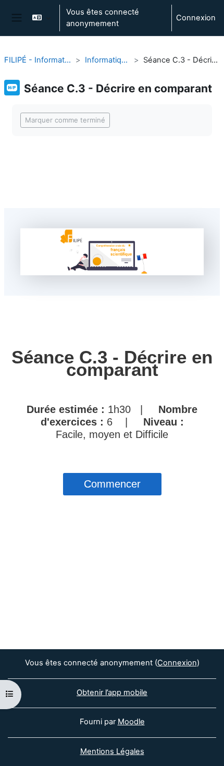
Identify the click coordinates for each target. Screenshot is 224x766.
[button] (41, 18)
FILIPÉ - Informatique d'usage (37, 60)
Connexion (196, 17)
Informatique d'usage (107, 60)
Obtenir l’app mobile (112, 692)
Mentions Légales (112, 751)
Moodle (131, 721)
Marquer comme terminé (65, 120)
